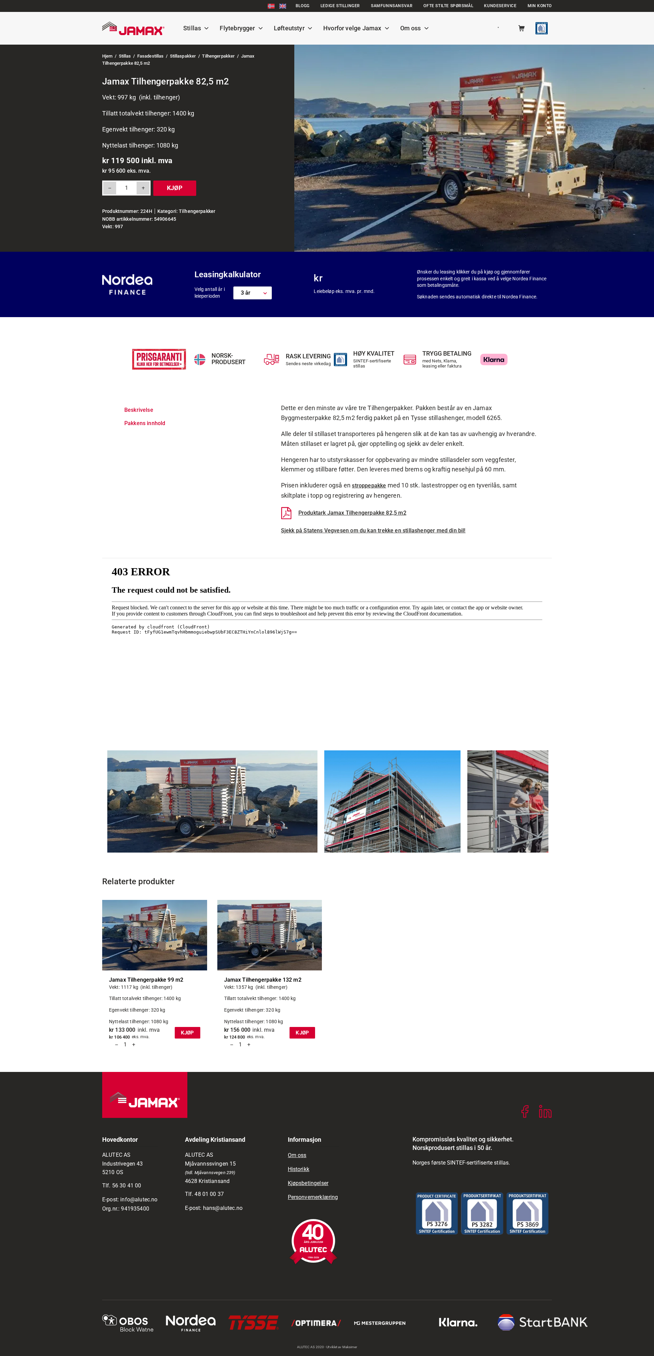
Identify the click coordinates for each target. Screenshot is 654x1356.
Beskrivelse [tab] (138, 410)
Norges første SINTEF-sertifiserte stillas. (461, 1162)
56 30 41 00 (126, 1185)
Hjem (107, 56)
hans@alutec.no (223, 1208)
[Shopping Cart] (521, 28)
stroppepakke (369, 485)
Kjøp (175, 187)
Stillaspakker (183, 56)
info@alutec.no (138, 1199)
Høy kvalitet (373, 353)
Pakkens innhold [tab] (144, 423)
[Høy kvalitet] (340, 359)
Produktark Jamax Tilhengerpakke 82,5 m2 (352, 513)
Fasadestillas (150, 56)
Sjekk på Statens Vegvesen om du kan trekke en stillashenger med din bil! (373, 530)
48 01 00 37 (209, 1194)
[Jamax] (133, 28)
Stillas (125, 56)
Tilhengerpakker (218, 56)
